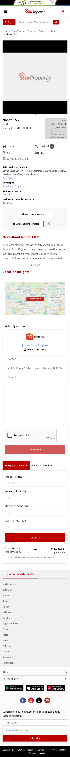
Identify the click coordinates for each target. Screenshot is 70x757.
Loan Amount (13, 548)
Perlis (5, 640)
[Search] (56, 22)
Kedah (6, 606)
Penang (6, 595)
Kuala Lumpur (9, 584)
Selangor (7, 589)
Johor (5, 601)
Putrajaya (7, 645)
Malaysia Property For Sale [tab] (20, 573)
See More (35, 264)
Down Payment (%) (16, 506)
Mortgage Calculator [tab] (16, 465)
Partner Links (10, 678)
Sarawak (7, 657)
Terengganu (9, 662)
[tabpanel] (35, 77)
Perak (5, 634)
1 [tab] (36, 114)
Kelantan (7, 612)
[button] (9, 22)
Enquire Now (35, 449)
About (6, 672)
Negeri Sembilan (11, 623)
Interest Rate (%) (15, 491)
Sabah (6, 651)
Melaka (6, 617)
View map (7, 177)
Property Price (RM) (16, 476)
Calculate (35, 537)
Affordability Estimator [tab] (43, 465)
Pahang (6, 629)
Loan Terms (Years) (16, 520)
